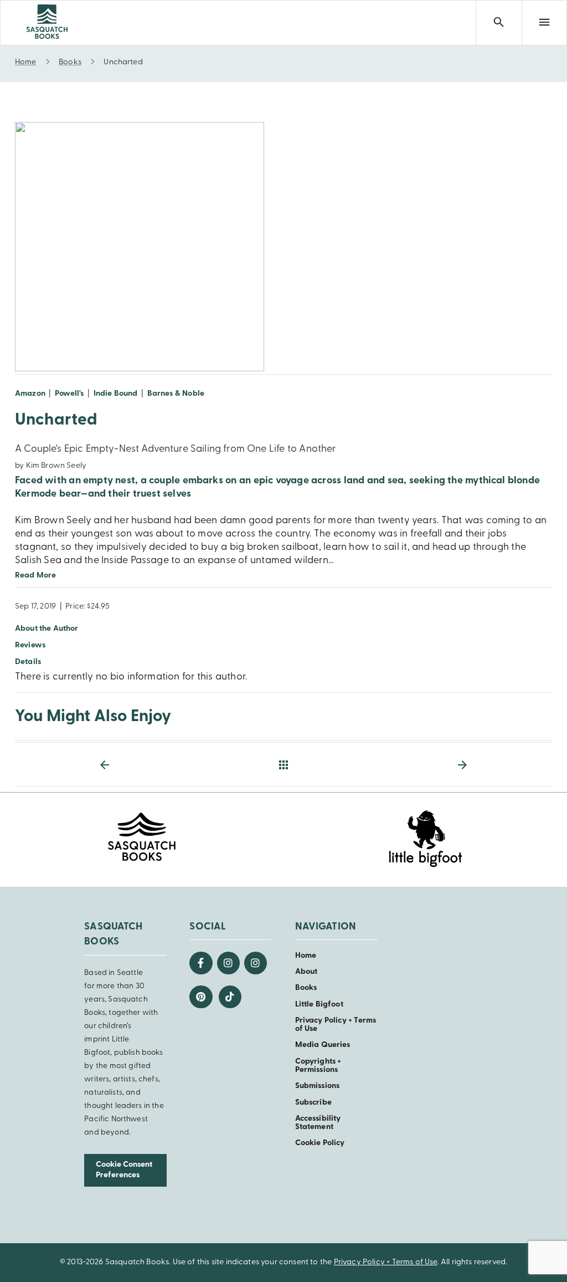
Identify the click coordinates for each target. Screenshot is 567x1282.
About (306, 972)
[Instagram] (228, 963)
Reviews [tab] (30, 645)
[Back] (283, 765)
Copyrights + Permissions (318, 1066)
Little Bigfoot (319, 1004)
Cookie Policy (320, 1143)
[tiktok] (230, 996)
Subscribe (313, 1103)
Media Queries (322, 1045)
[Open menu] (544, 22)
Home (306, 956)
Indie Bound (116, 394)
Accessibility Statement (318, 1123)
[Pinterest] (200, 996)
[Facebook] (200, 963)
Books (306, 988)
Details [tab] (28, 662)
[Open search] (498, 22)
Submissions (317, 1086)
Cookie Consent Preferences (124, 1170)
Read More (35, 575)
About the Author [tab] (47, 629)
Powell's (69, 394)
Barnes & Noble (175, 394)
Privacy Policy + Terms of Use (385, 1262)
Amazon (30, 394)
